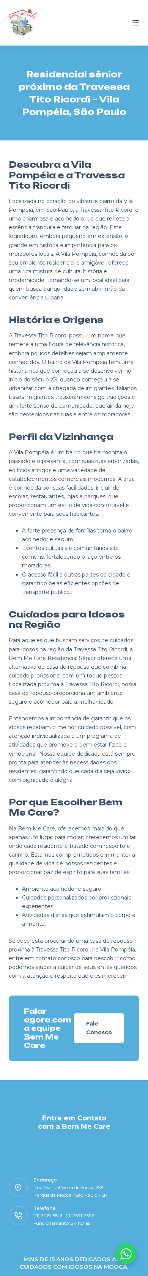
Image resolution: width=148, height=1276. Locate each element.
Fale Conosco (99, 1028)
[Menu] (135, 22)
